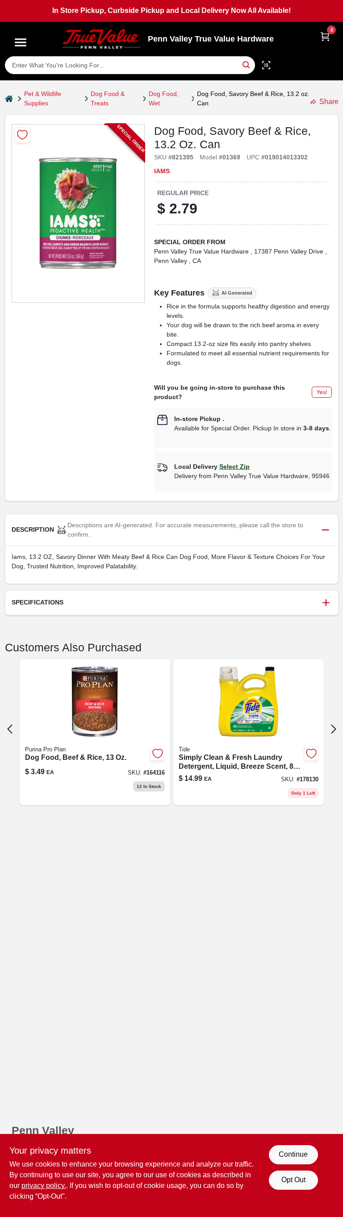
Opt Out (293, 1180)
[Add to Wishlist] (22, 135)
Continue (293, 1154)
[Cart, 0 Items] (325, 36)
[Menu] (20, 42)
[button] (171, 530)
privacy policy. (43, 1185)
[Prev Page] (10, 729)
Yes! (322, 392)
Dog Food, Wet (164, 98)
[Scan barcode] (266, 65)
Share (329, 101)
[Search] (246, 64)
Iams (162, 171)
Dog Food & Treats (108, 98)
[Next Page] (333, 729)
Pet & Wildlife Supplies (42, 98)
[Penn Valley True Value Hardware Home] (101, 39)
